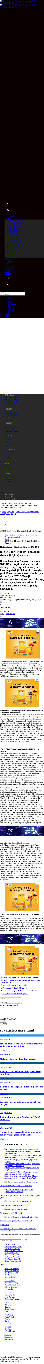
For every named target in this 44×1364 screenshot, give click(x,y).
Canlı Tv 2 (13, 235)
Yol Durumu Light (11, 401)
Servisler (8, 218)
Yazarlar (7, 272)
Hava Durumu (14, 225)
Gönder (3, 1003)
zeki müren (10, 309)
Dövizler (12, 251)
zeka (8, 313)
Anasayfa (5, 512)
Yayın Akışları (14, 237)
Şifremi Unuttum (10, 470)
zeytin (8, 302)
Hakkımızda (9, 480)
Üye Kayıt (8, 467)
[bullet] (17, 1003)
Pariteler (12, 257)
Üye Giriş (8, 465)
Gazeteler (8, 274)
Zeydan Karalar (11, 304)
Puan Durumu (14, 247)
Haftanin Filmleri (15, 222)
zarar (8, 315)
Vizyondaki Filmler (16, 220)
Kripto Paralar (14, 249)
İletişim (7, 475)
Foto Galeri (9, 268)
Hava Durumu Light (12, 397)
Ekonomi (8, 261)
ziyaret (8, 298)
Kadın (7, 265)
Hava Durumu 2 (15, 227)
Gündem (8, 259)
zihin (8, 300)
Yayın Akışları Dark (12, 415)
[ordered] (15, 1003)
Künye (7, 477)
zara (7, 317)
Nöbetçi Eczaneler (15, 241)
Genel (12, 512)
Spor (6, 263)
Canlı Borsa (13, 243)
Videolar (8, 270)
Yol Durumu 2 (14, 231)
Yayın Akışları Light (12, 413)
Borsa (10, 1245)
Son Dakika (9, 216)
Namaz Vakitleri (15, 245)
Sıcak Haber (9, 460)
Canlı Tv (12, 233)
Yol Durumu (13, 229)
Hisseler (12, 253)
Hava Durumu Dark (12, 399)
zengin (8, 306)
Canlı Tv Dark (10, 411)
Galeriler (8, 494)
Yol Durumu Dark (11, 403)
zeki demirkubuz (12, 311)
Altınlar (11, 255)
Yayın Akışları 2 (15, 239)
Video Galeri (9, 453)
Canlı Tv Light (10, 405)
